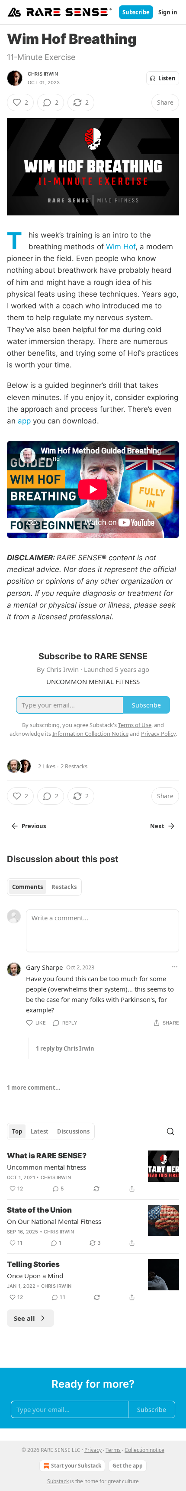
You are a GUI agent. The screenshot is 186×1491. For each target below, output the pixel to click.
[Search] (170, 1131)
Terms (113, 1450)
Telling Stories (33, 1264)
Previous (34, 826)
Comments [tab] (27, 887)
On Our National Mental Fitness (54, 1221)
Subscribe (136, 12)
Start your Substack (76, 1465)
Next (157, 826)
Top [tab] (17, 1131)
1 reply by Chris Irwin (65, 1048)
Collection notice (144, 1450)
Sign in (167, 12)
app (24, 421)
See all (24, 1318)
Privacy (93, 1450)
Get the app (127, 1465)
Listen (167, 78)
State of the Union (39, 1210)
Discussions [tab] (73, 1131)
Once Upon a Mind (35, 1275)
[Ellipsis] (175, 967)
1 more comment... (34, 1087)
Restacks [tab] (64, 887)
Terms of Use (134, 725)
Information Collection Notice (90, 733)
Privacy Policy (158, 733)
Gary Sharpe (44, 967)
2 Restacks (74, 766)
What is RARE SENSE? (47, 1155)
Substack (58, 1481)
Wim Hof (120, 246)
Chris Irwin (43, 74)
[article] (93, 1172)
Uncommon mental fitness (46, 1167)
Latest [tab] (39, 1131)
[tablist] (44, 887)
